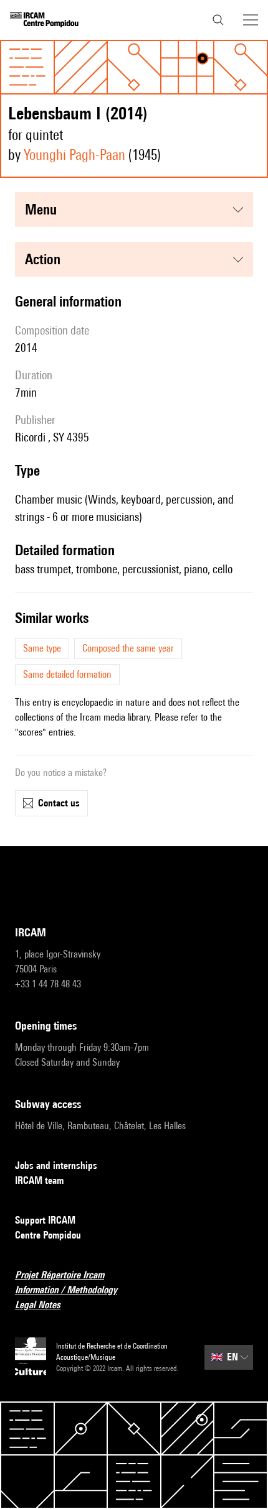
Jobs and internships (56, 1165)
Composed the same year (128, 648)
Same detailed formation (67, 674)
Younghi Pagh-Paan (74, 154)
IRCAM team (39, 1180)
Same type (42, 648)
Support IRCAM (45, 1220)
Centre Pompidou (48, 1235)
